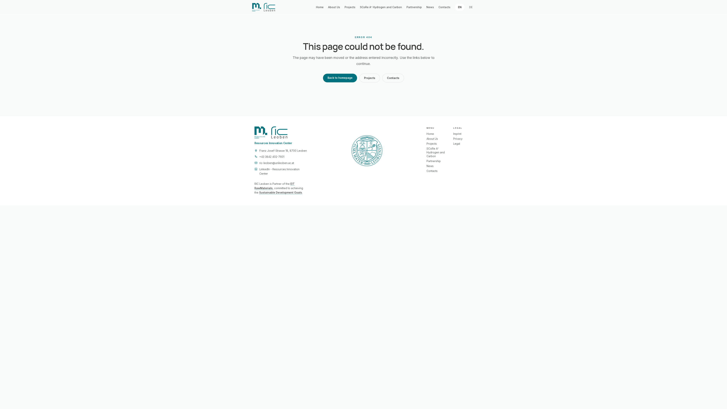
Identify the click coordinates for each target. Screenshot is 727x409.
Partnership (414, 7)
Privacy (458, 138)
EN (460, 7)
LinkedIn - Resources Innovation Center (279, 171)
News (430, 7)
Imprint (457, 133)
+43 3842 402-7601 (271, 156)
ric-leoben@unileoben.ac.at (276, 163)
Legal (456, 143)
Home (320, 7)
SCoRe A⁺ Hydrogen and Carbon (381, 7)
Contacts (444, 7)
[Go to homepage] (263, 7)
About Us (334, 7)
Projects (350, 7)
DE (471, 7)
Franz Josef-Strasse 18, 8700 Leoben (283, 150)
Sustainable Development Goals (280, 192)
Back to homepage (340, 77)
